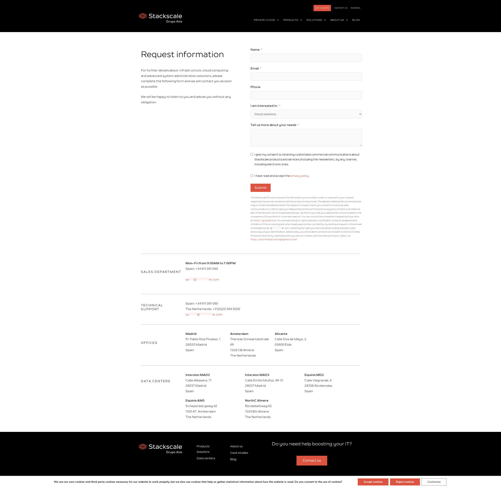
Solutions (203, 452)
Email (254, 68)
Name (255, 49)
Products (203, 446)
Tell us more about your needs (273, 125)
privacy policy (300, 176)
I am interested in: (264, 106)
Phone (255, 87)
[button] (277, 20)
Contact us (341, 8)
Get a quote (322, 8)
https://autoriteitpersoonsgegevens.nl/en (273, 239)
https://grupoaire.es (265, 220)
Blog (233, 459)
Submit (261, 188)
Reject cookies (405, 482)
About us (236, 446)
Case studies (239, 453)
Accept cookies (373, 482)
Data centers (155, 381)
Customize (434, 482)
